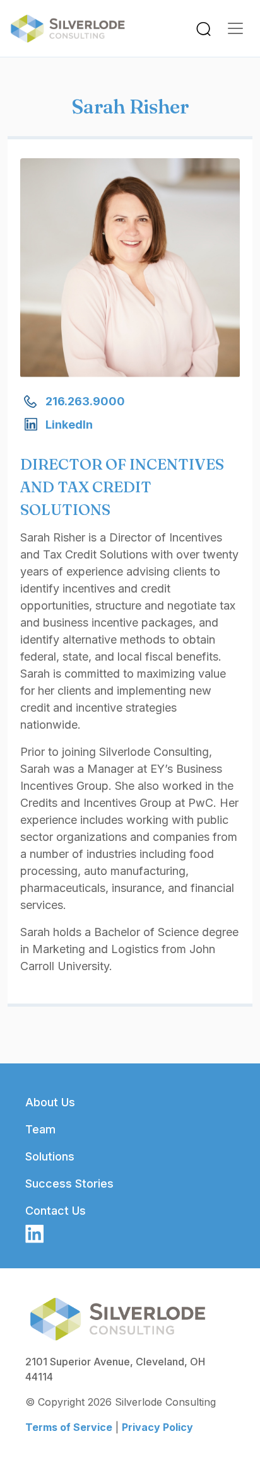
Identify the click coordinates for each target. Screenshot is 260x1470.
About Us (50, 1102)
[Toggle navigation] (203, 28)
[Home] (73, 28)
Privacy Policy (157, 1427)
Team (40, 1129)
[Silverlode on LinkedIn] (34, 1232)
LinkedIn (69, 424)
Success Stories (69, 1183)
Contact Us (55, 1210)
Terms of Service (68, 1427)
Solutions (49, 1156)
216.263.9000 (85, 401)
